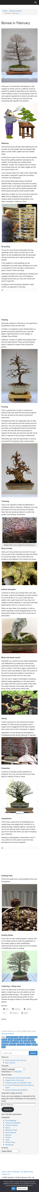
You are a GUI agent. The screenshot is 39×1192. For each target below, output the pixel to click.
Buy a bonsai (10, 1062)
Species (8, 1135)
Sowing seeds (21, 1044)
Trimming (28, 1044)
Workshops (9, 1144)
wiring (3, 1047)
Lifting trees (31, 1039)
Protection (27, 1042)
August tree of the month (14, 1080)
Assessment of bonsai (12, 1037)
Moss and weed (14, 1042)
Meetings (15, 1171)
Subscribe (8, 1109)
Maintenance (5, 1042)
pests (21, 1042)
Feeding (10, 1039)
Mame (7, 1127)
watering (35, 1044)
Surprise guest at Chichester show (18, 1082)
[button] (19, 223)
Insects (24, 1039)
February (4, 1039)
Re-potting (4, 1044)
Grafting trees (17, 1039)
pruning (33, 1042)
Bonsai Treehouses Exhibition (16, 1090)
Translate (17, 1071)
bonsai (21, 1037)
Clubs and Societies (12, 1122)
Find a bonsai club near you (15, 1060)
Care (26, 1037)
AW (24, 1031)
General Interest (15, 11)
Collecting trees (33, 1037)
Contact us (6, 1174)
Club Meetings (10, 1120)
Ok (13, 1188)
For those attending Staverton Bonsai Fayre (19, 1086)
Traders (8, 1137)
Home (5, 11)
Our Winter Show (26, 1171)
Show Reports (10, 1132)
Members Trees (11, 1130)
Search (33, 1053)
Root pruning (12, 1044)
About (9, 1171)
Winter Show (10, 1142)
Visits (7, 1139)
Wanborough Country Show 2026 (17, 1078)
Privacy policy (22, 1188)
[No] (37, 1186)
